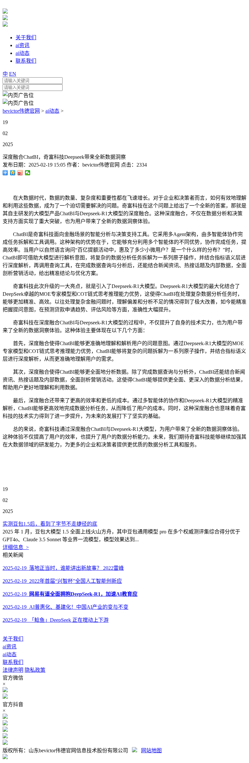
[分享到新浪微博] (20, 172)
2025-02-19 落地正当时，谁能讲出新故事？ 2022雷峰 (63, 568)
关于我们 (13, 639)
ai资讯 (10, 646)
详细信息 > (16, 547)
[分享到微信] (27, 172)
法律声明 (13, 670)
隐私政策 (35, 670)
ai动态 (52, 111)
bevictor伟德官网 (21, 111)
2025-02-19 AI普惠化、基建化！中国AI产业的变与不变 (65, 607)
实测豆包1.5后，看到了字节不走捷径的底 (50, 524)
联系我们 (13, 662)
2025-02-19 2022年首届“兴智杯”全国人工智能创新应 (62, 581)
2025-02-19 (70, 594)
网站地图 (151, 750)
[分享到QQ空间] (13, 172)
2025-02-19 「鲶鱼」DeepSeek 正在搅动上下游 (56, 620)
